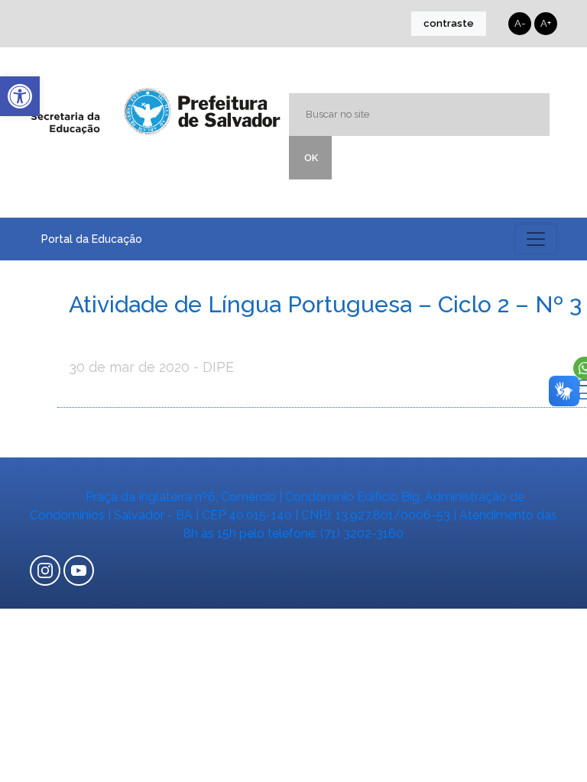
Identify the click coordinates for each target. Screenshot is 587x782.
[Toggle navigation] (535, 239)
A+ (545, 23)
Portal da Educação (91, 239)
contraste (448, 23)
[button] (20, 96)
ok (311, 157)
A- (519, 23)
